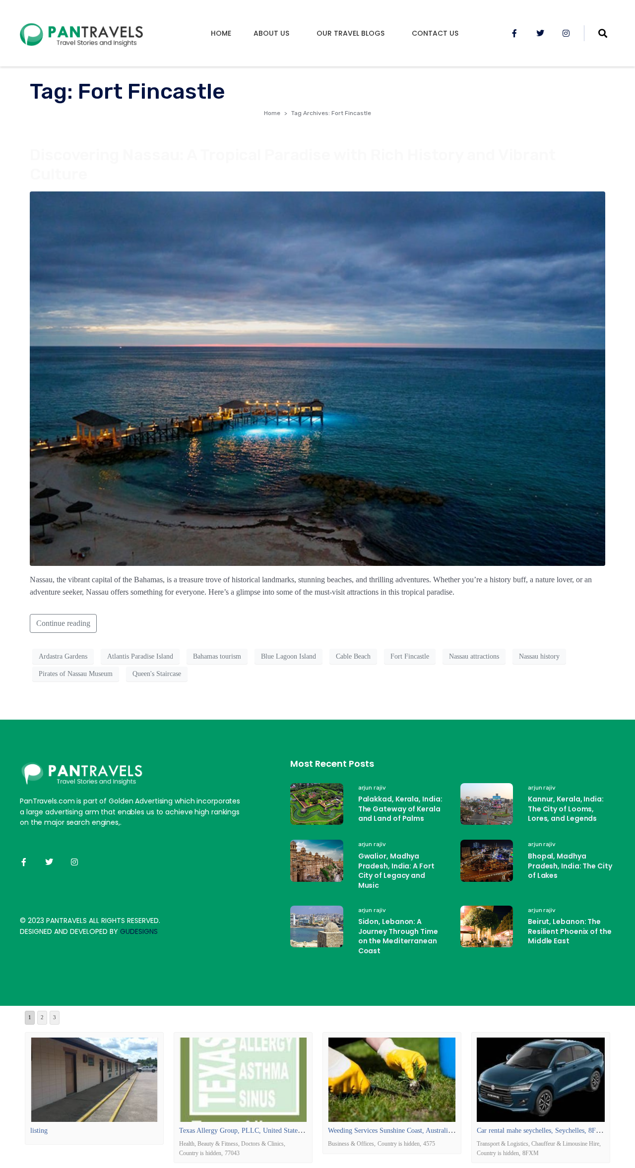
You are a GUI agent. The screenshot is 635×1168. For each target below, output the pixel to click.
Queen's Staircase (156, 673)
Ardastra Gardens (63, 656)
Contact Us (435, 33)
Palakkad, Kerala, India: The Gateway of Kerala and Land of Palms (400, 808)
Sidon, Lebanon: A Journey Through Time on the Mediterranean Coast (398, 936)
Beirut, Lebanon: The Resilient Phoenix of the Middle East (570, 931)
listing (39, 1130)
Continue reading (63, 623)
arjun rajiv (372, 787)
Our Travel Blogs (350, 33)
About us (271, 33)
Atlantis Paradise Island (140, 656)
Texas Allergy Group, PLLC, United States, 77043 (250, 1130)
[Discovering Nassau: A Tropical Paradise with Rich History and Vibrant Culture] (317, 377)
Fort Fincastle (409, 656)
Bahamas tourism (217, 656)
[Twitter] (540, 33)
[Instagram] (566, 33)
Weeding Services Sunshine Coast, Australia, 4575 (398, 1130)
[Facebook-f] (514, 33)
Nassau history (539, 656)
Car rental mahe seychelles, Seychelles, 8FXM (542, 1130)
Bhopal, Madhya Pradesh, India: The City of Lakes (570, 865)
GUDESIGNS (139, 931)
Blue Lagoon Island (288, 656)
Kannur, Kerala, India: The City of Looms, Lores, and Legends (566, 808)
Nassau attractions (474, 656)
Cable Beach (353, 656)
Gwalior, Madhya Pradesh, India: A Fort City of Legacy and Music (396, 870)
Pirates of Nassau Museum (76, 673)
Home (221, 33)
